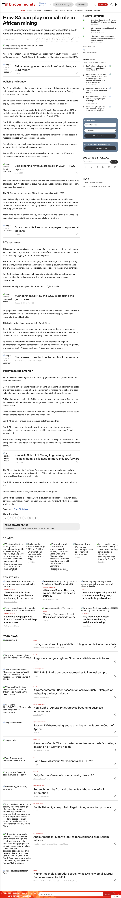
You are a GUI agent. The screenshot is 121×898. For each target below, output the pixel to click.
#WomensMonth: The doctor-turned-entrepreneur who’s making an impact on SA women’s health (75, 745)
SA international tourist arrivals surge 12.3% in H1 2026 (36, 555)
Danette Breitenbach (10, 602)
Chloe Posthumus (39, 779)
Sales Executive (90, 182)
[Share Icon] (115, 647)
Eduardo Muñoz (10, 39)
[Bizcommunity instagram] (103, 167)
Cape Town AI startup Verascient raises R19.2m (63, 761)
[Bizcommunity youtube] (109, 167)
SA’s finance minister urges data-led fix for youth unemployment (84, 550)
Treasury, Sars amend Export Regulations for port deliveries (59, 615)
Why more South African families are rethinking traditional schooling (95, 619)
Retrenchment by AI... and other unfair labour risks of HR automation (68, 791)
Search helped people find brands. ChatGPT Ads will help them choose (20, 619)
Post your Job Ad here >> (100, 148)
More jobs (86, 186)
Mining (25, 509)
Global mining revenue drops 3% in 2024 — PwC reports (45, 167)
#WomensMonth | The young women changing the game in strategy (97, 99)
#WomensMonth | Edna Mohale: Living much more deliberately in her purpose (18, 595)
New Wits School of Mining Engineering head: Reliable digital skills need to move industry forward (47, 457)
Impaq (84, 626)
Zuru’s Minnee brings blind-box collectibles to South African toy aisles (96, 68)
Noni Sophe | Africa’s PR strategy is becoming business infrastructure (68, 709)
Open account (105, 186)
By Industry (103, 62)
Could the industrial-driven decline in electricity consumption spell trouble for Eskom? (107, 554)
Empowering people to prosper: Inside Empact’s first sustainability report (13, 567)
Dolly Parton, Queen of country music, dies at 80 (63, 775)
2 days (85, 62)
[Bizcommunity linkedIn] (91, 167)
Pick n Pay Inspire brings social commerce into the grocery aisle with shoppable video (99, 595)
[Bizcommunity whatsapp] (115, 167)
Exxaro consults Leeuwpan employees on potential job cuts (47, 229)
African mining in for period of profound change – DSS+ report (45, 68)
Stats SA (17, 509)
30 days (95, 62)
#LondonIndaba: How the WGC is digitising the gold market (44, 297)
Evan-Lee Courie (38, 697)
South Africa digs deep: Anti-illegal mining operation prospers (72, 807)
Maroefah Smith (20, 303)
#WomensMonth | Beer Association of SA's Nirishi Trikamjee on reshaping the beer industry (73, 691)
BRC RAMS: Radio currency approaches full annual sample (70, 672)
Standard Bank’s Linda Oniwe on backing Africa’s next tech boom (103, 21)
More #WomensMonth (90, 53)
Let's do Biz (116, 897)
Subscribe (114, 162)
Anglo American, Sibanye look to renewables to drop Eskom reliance (71, 838)
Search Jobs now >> (100, 136)
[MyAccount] (116, 4)
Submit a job (95, 186)
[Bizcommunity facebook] (97, 167)
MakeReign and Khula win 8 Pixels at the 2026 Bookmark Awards (96, 90)
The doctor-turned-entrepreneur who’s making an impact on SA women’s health (103, 38)
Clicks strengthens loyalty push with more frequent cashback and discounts (95, 109)
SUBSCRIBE (108, 894)
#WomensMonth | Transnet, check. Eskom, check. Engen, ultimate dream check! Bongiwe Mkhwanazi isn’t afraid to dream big (97, 78)
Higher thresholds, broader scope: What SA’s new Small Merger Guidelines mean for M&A (73, 875)
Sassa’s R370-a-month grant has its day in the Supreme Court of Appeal (73, 727)
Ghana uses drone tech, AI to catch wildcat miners (46, 357)
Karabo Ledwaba (48, 599)
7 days (90, 62)
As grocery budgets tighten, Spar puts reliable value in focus (71, 658)
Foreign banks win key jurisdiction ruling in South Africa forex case (75, 644)
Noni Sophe (37, 715)
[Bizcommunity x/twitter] (85, 167)
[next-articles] (117, 547)
